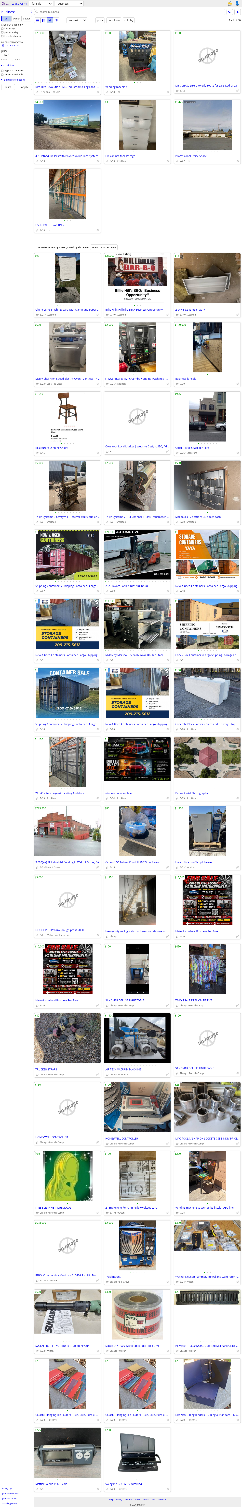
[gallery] (50, 20)
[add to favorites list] (37, 92)
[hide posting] (98, 92)
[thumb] (43, 20)
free (6, 55)
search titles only (13, 24)
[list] (37, 20)
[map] (56, 20)
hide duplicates (12, 36)
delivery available (13, 74)
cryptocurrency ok (14, 70)
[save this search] (237, 12)
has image (9, 28)
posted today (11, 32)
